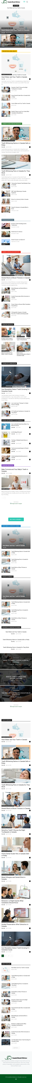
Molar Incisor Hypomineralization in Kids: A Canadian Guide (23, 354)
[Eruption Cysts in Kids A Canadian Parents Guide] (8, 332)
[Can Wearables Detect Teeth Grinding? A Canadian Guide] (16, 377)
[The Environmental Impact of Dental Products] (5, 451)
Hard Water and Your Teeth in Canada (16, 8)
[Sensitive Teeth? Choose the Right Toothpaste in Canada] (5, 90)
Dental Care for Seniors (16, 231)
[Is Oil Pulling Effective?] (5, 434)
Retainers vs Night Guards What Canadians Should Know (12, 902)
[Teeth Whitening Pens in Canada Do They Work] (16, 162)
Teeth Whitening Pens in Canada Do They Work (16, 647)
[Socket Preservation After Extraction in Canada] (5, 299)
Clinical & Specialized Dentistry (8, 275)
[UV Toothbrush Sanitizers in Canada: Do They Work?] (5, 413)
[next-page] (5, 119)
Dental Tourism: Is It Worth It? (18, 239)
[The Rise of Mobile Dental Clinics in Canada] (5, 442)
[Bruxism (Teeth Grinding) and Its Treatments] (5, 226)
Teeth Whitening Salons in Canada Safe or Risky (16, 639)
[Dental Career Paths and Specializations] (16, 678)
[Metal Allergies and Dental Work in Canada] (5, 290)
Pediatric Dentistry (5, 336)
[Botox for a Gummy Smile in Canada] (5, 202)
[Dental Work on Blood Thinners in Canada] (16, 265)
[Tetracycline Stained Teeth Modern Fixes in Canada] (5, 186)
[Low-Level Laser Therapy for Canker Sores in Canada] (5, 405)
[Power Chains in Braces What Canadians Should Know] (5, 307)
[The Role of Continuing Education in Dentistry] (16, 694)
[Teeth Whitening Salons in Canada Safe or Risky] (13, 41)
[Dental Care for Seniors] (5, 234)
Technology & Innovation (7, 386)
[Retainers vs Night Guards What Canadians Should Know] (16, 891)
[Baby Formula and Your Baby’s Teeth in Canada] (8, 347)
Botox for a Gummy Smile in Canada (19, 199)
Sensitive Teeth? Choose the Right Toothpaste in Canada (13, 831)
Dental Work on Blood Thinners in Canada (15, 278)
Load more (15, 1047)
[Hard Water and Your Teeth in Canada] (16, 22)
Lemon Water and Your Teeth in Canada (20, 103)
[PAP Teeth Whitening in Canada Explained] (5, 194)
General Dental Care (6, 898)
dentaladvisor (16, 657)
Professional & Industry (5, 228)
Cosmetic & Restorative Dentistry (8, 42)
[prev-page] (2, 119)
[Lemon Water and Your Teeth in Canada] (5, 106)
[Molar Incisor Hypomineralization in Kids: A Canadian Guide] (24, 347)
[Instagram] (16, 1079)
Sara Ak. (3, 79)
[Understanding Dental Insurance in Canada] (5, 458)
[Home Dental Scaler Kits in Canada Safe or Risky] (5, 98)
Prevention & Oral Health (7, 28)
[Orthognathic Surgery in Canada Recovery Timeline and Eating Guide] (5, 314)
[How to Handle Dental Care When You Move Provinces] (5, 426)
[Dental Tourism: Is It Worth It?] (5, 242)
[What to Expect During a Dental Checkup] (16, 661)
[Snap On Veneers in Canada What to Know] (5, 210)
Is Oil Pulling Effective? (16, 432)
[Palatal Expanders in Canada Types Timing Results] (24, 332)
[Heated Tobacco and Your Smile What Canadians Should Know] (5, 114)
